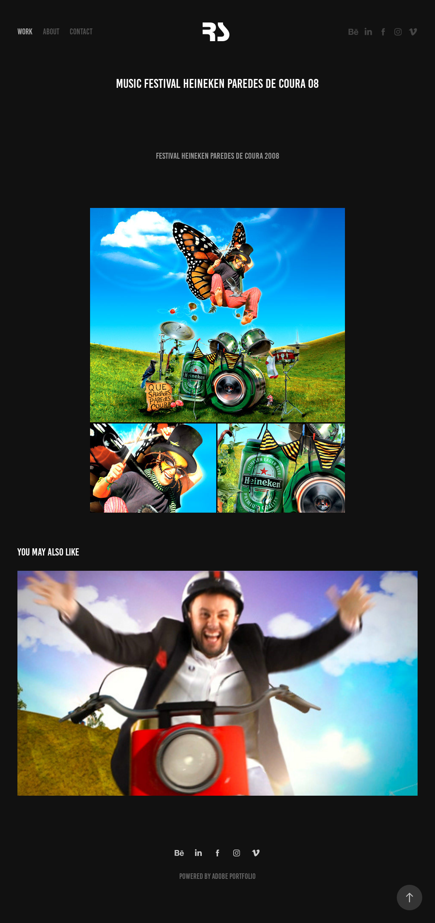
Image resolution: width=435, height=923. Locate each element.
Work (24, 31)
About (51, 31)
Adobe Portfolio (234, 876)
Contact (81, 31)
